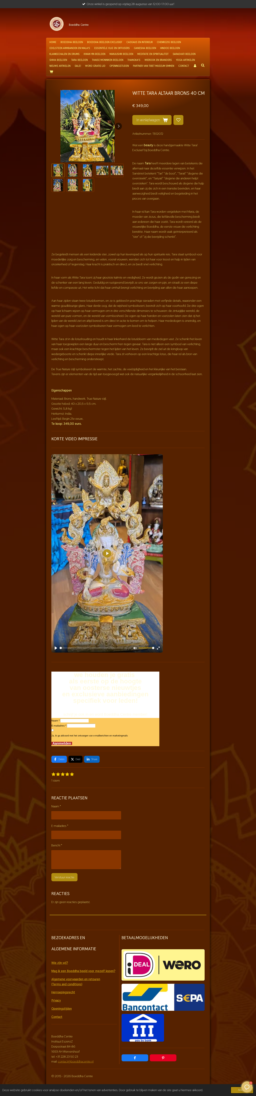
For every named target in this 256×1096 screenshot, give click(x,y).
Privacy (56, 1000)
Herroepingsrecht (63, 992)
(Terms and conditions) (66, 984)
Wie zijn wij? (59, 963)
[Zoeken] (203, 65)
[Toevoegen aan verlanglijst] (178, 120)
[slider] (91, 648)
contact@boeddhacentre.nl (76, 1061)
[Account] (195, 66)
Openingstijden (61, 1009)
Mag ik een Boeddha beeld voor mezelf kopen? (83, 971)
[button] (58, 170)
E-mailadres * (58, 725)
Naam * (55, 720)
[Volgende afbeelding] (118, 126)
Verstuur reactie (64, 877)
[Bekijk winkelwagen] (51, 72)
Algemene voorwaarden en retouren (75, 979)
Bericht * (56, 845)
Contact (56, 1017)
